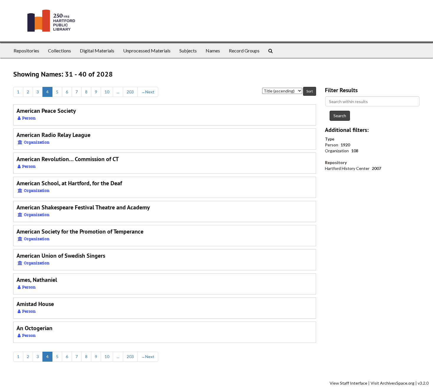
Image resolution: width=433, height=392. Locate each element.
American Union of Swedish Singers (60, 255)
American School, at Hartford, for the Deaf (69, 183)
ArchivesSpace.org (397, 383)
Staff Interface (353, 383)
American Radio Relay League (53, 135)
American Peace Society (46, 111)
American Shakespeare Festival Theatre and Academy (83, 207)
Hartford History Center (347, 168)
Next (147, 91)
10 (107, 91)
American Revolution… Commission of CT (67, 159)
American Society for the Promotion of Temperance (79, 231)
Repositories (26, 50)
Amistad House (35, 304)
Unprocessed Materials (147, 50)
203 (130, 91)
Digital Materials (97, 50)
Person (332, 144)
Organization (337, 150)
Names (213, 50)
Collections (59, 50)
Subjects (188, 50)
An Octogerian (34, 328)
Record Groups (244, 50)
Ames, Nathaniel (36, 280)
